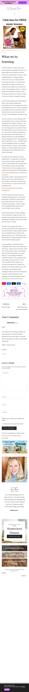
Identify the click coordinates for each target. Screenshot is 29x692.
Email (4, 404)
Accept (7, 689)
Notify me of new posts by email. (13, 424)
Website (4, 412)
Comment (5, 373)
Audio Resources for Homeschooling (21, 306)
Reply (4, 353)
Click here (8, 20)
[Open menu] (14, 13)
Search (4, 573)
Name (4, 397)
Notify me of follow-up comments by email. (13, 419)
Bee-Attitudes (6, 305)
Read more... (14, 510)
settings (23, 686)
